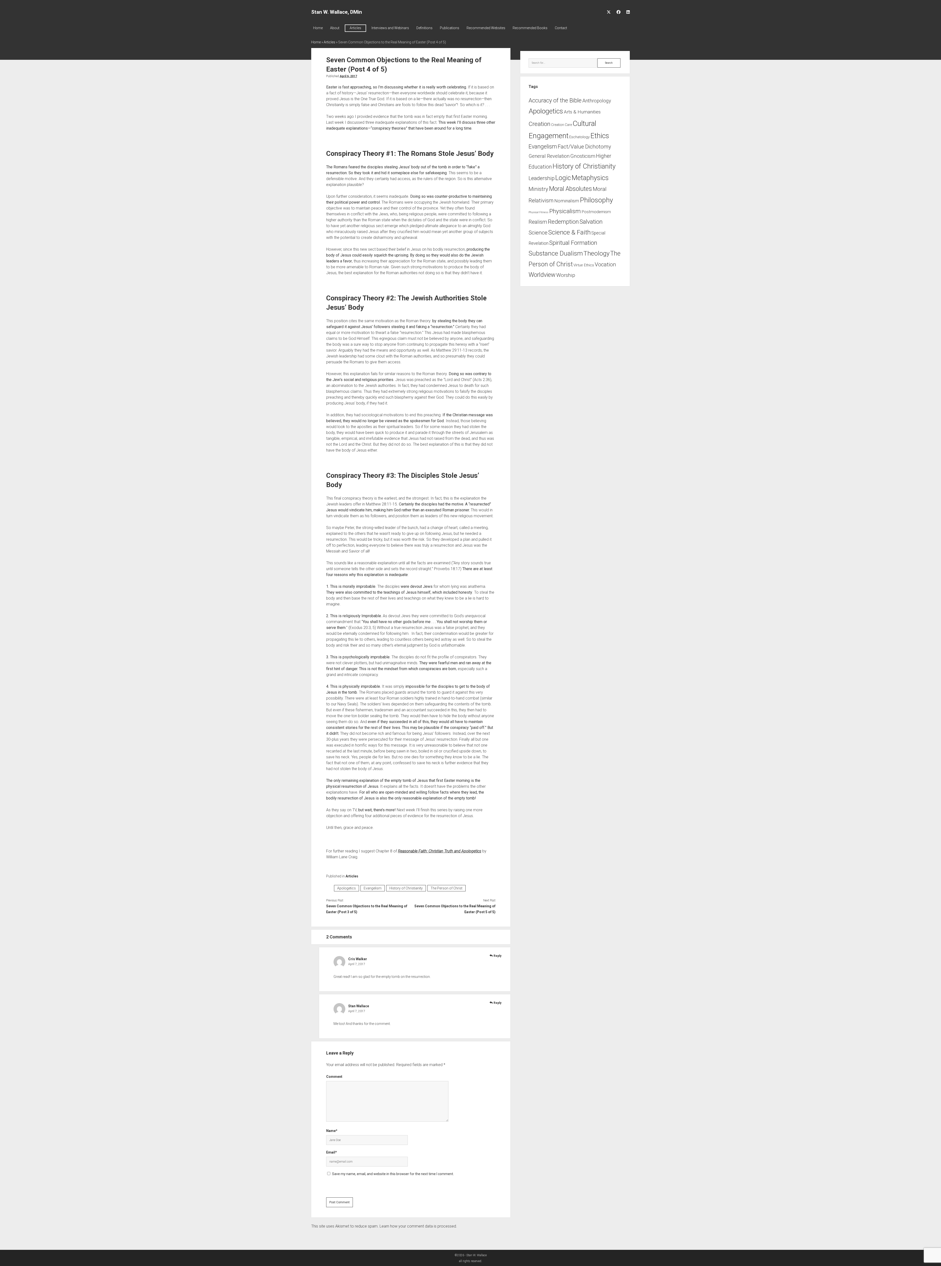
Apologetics (346, 888)
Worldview (542, 274)
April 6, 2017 (348, 76)
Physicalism (565, 211)
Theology (596, 253)
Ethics (599, 136)
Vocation (605, 264)
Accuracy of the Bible (555, 100)
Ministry (538, 189)
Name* (331, 1131)
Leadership (542, 178)
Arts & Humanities (582, 112)
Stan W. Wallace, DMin (336, 12)
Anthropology (596, 101)
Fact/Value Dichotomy (584, 146)
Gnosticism (582, 156)
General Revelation (549, 156)
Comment (334, 1077)
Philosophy (596, 200)
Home (318, 28)
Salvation (591, 221)
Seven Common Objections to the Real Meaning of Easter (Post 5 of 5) (454, 909)
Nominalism (566, 201)
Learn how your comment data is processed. (418, 1226)
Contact (561, 28)
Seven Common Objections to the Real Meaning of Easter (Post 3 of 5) (366, 909)
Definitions (424, 28)
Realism (538, 222)
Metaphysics (590, 178)
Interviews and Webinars (390, 28)
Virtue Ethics (583, 265)
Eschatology (579, 137)
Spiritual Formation (573, 242)
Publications (449, 28)
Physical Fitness (538, 212)
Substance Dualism (556, 253)
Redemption (563, 221)
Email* (331, 1152)
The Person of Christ (446, 888)
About (334, 28)
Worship (565, 275)
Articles (355, 28)
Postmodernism (596, 211)
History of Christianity (406, 888)
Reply (497, 956)
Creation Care (561, 125)
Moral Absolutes (570, 188)
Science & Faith (569, 232)
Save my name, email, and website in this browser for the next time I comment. (393, 1174)
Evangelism (373, 888)
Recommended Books (530, 28)
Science (538, 232)
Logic (563, 178)
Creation (539, 123)
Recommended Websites (486, 28)
